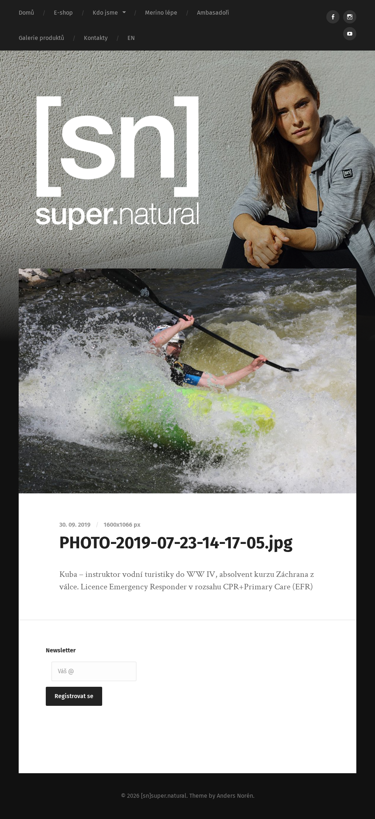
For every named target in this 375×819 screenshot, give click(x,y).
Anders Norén (235, 795)
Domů (26, 12)
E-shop (63, 12)
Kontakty (96, 37)
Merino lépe (161, 12)
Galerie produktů (41, 37)
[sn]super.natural (163, 795)
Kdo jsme (105, 12)
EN (131, 37)
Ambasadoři (213, 12)
